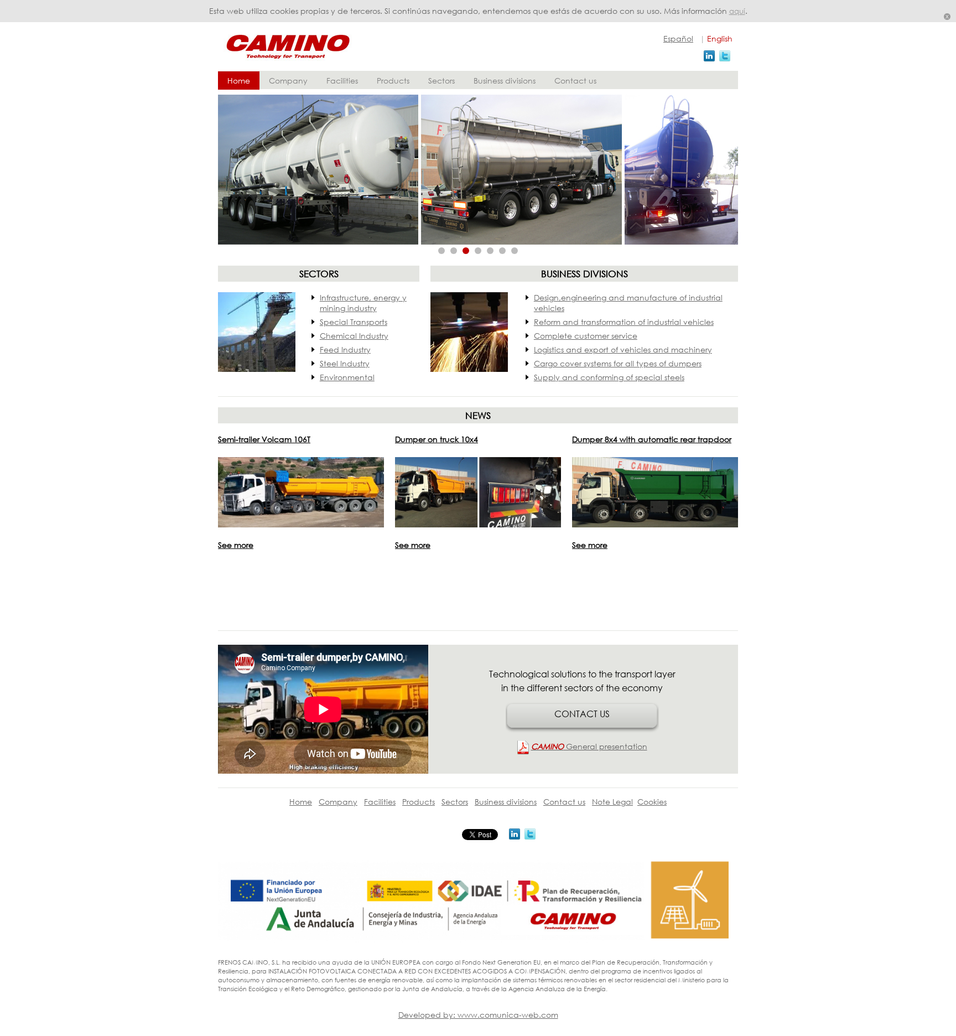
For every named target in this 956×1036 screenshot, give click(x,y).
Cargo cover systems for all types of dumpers (618, 363)
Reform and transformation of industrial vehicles (624, 322)
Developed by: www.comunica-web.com (478, 1014)
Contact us (575, 80)
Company (288, 80)
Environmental (347, 377)
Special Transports (353, 322)
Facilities (342, 80)
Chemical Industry (354, 335)
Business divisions (505, 80)
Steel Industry (345, 363)
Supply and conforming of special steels (609, 377)
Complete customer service (585, 335)
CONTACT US (582, 713)
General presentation (589, 746)
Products (393, 80)
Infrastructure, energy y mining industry (363, 302)
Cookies (652, 801)
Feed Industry (345, 349)
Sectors (441, 80)
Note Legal (612, 801)
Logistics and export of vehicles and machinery (623, 349)
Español (678, 38)
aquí (737, 11)
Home (238, 80)
